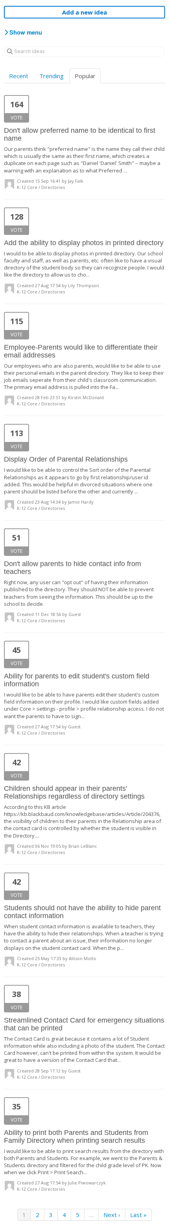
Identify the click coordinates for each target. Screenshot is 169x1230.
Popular (85, 76)
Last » (138, 1215)
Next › (111, 1215)
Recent (18, 76)
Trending (51, 76)
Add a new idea (84, 12)
